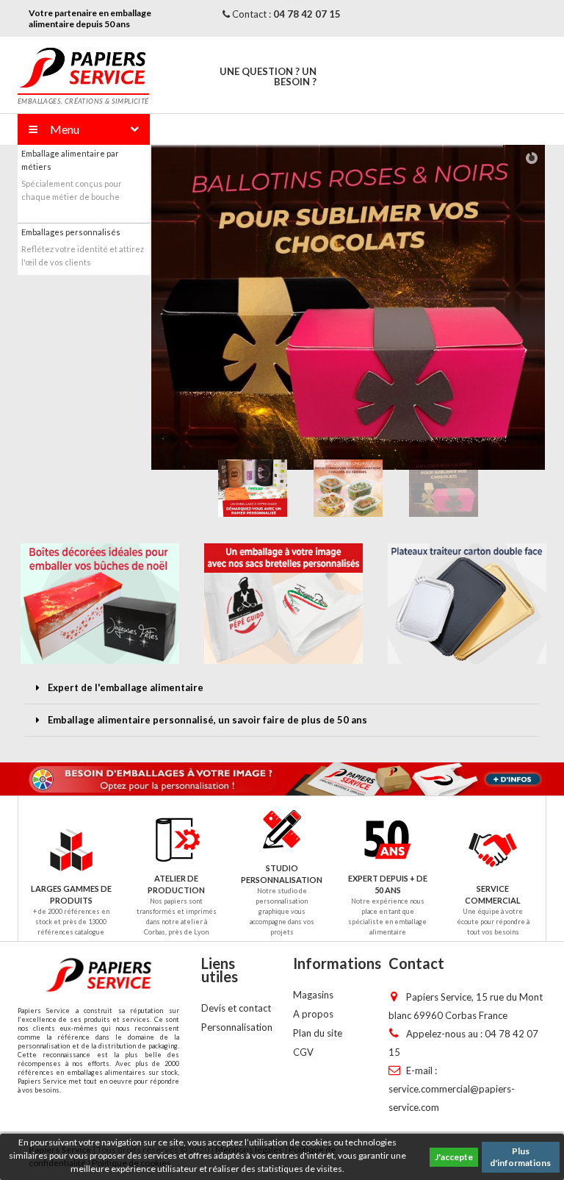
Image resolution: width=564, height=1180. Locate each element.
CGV (303, 1052)
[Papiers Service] (83, 66)
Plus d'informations (520, 1156)
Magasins (313, 995)
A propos (313, 1014)
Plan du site (317, 1033)
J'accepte (454, 1156)
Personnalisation (236, 1027)
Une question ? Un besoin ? (268, 76)
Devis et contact (236, 1008)
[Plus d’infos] (282, 778)
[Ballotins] (327, 307)
